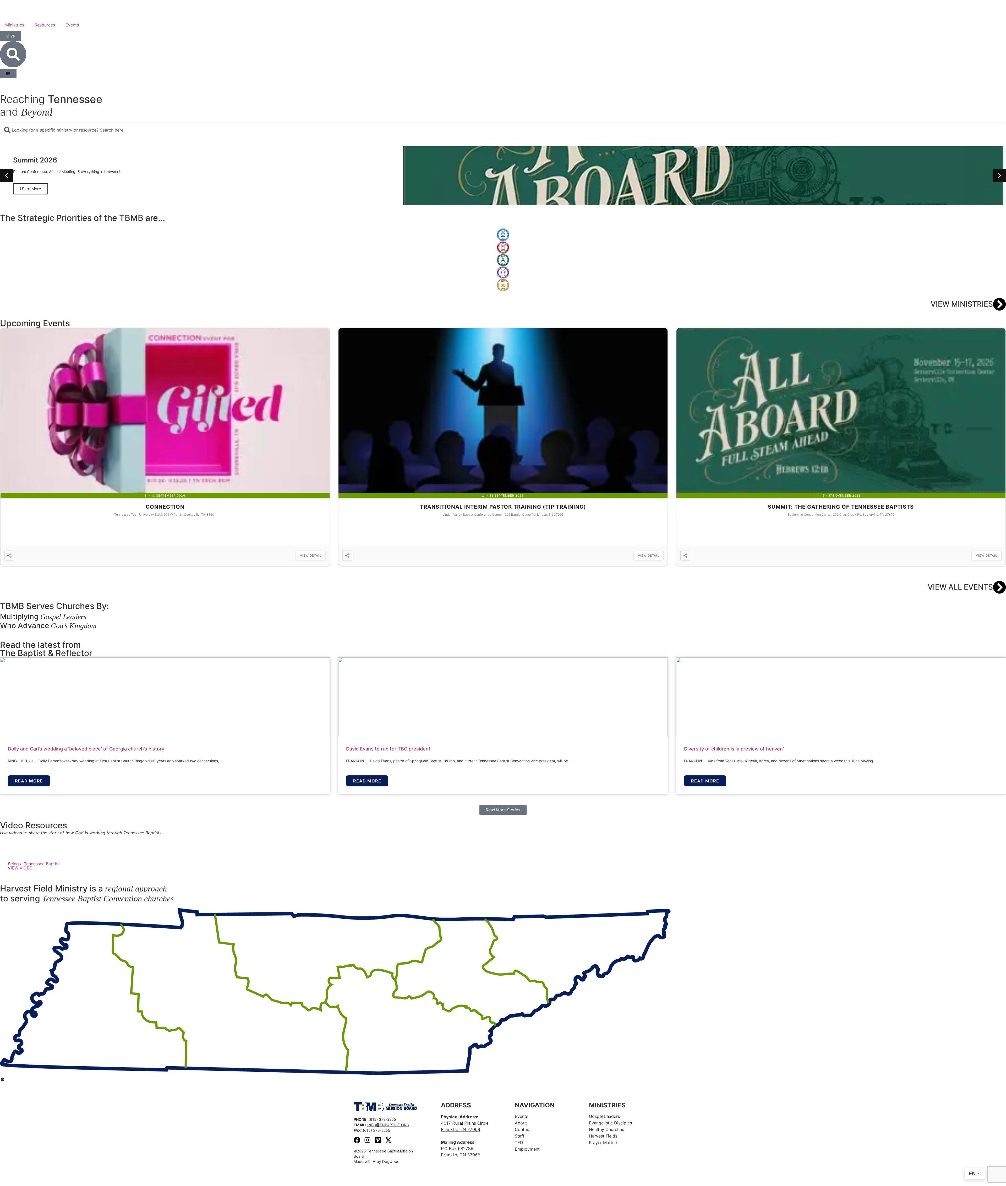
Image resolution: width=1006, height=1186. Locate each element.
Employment (527, 1149)
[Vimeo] (378, 1140)
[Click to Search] (13, 54)
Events (72, 25)
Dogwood (391, 1161)
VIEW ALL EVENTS (960, 587)
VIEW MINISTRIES (962, 304)
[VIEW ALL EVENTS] (999, 587)
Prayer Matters (603, 1142)
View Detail (310, 555)
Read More (29, 781)
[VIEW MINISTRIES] (999, 304)
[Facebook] (357, 1140)
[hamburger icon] (8, 73)
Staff (519, 1136)
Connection (165, 507)
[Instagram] (367, 1140)
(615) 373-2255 (382, 1119)
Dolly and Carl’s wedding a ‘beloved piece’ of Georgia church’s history (86, 749)
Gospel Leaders (604, 1116)
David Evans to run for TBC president (388, 749)
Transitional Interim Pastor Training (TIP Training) (503, 507)
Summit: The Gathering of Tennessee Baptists (841, 507)
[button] (999, 175)
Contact (523, 1129)
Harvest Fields (603, 1136)
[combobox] (503, 130)
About (521, 1122)
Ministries (14, 25)
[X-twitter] (388, 1140)
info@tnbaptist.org (388, 1125)
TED (519, 1142)
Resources (45, 25)
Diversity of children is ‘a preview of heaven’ (734, 749)
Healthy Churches (606, 1129)
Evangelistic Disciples (610, 1122)
